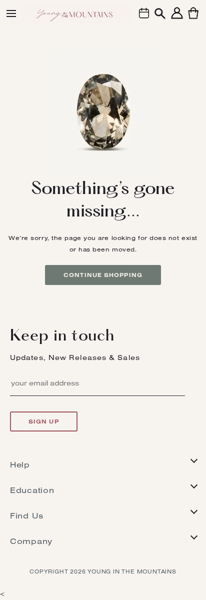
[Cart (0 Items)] (193, 19)
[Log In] (177, 19)
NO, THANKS (103, 568)
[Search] (160, 14)
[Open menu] (11, 13)
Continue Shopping (103, 275)
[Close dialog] (170, 432)
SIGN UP (103, 538)
